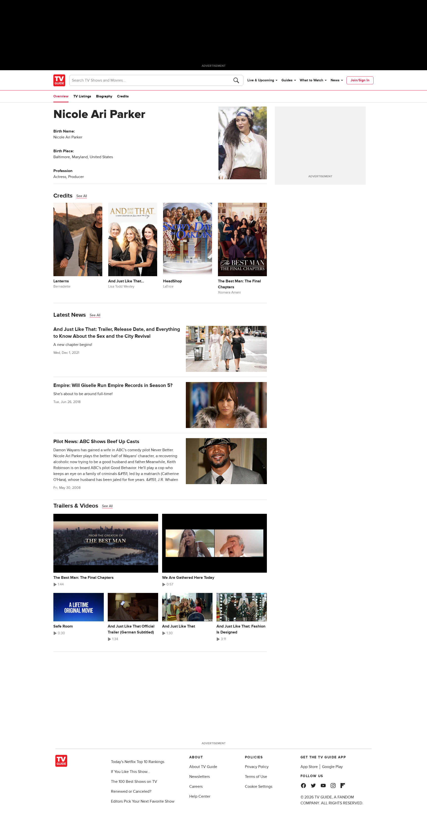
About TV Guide (203, 766)
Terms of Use (256, 776)
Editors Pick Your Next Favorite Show (142, 801)
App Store (309, 766)
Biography (104, 96)
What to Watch (311, 80)
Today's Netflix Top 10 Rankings (137, 761)
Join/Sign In (360, 80)
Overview (60, 96)
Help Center (199, 796)
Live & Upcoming (260, 80)
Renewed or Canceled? (131, 791)
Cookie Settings (258, 786)
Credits (123, 96)
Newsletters (199, 776)
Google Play (332, 766)
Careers (196, 786)
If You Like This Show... (130, 771)
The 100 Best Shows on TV (134, 781)
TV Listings (82, 96)
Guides (287, 80)
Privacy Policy (257, 766)
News (335, 80)
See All (81, 196)
